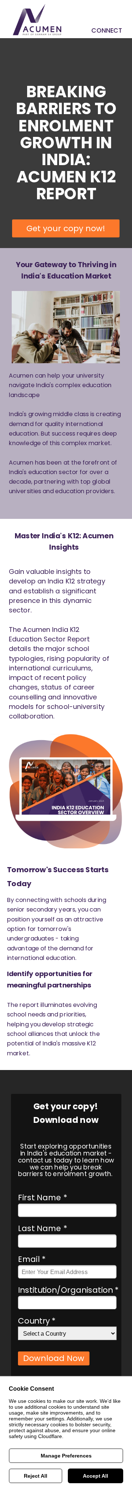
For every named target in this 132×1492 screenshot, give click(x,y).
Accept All (95, 1476)
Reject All (35, 1476)
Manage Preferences (66, 1456)
